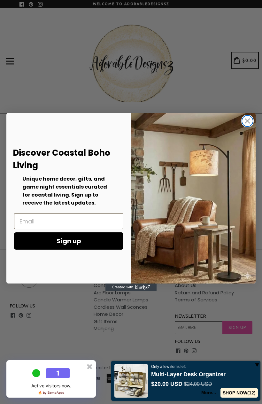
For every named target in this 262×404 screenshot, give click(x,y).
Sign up (69, 241)
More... (209, 392)
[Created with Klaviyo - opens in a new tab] (131, 287)
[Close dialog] (247, 121)
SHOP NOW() (239, 392)
